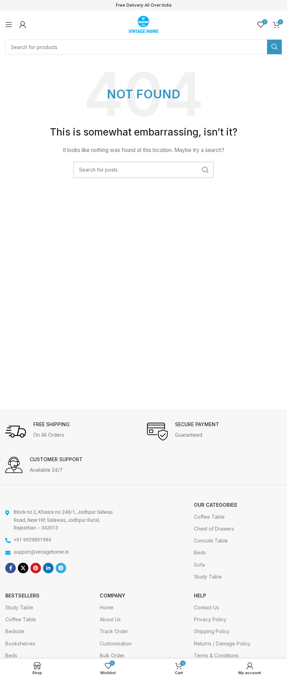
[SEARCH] (274, 47)
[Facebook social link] (10, 568)
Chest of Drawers (214, 529)
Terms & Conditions (216, 655)
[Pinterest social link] (35, 568)
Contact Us (206, 607)
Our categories (215, 505)
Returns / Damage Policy (222, 643)
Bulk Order (112, 655)
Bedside (14, 631)
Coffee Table (209, 517)
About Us (110, 619)
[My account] (23, 25)
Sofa (199, 565)
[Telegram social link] (61, 568)
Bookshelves (20, 643)
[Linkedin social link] (48, 568)
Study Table (208, 577)
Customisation (116, 643)
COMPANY (112, 596)
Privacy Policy (210, 619)
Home (106, 607)
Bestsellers (22, 596)
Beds (200, 552)
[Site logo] (143, 24)
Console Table (211, 541)
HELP (200, 596)
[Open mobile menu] (9, 25)
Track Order (114, 631)
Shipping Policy (212, 631)
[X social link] (23, 568)
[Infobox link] (72, 431)
